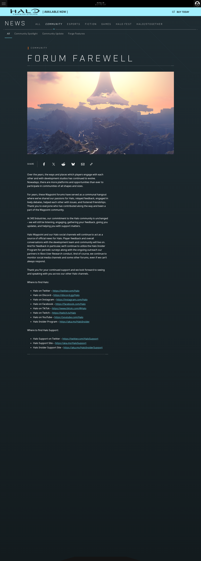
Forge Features (76, 34)
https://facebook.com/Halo (70, 304)
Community (54, 24)
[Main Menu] (3, 3)
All (38, 24)
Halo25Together (150, 24)
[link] (115, 26)
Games (106, 24)
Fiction (91, 24)
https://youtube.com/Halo (68, 317)
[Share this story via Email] (83, 164)
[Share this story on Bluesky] (73, 164)
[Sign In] (197, 3)
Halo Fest (124, 24)
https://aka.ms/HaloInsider (75, 321)
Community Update (53, 34)
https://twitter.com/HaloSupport (80, 338)
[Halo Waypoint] (100, 3)
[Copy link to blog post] (91, 164)
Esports (73, 24)
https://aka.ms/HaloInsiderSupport (83, 347)
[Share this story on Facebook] (44, 164)
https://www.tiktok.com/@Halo (69, 308)
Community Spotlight (26, 34)
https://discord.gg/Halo (66, 295)
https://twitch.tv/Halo (64, 312)
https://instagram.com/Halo (72, 299)
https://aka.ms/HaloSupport (70, 343)
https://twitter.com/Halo (66, 290)
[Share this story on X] (53, 164)
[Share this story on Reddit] (63, 164)
